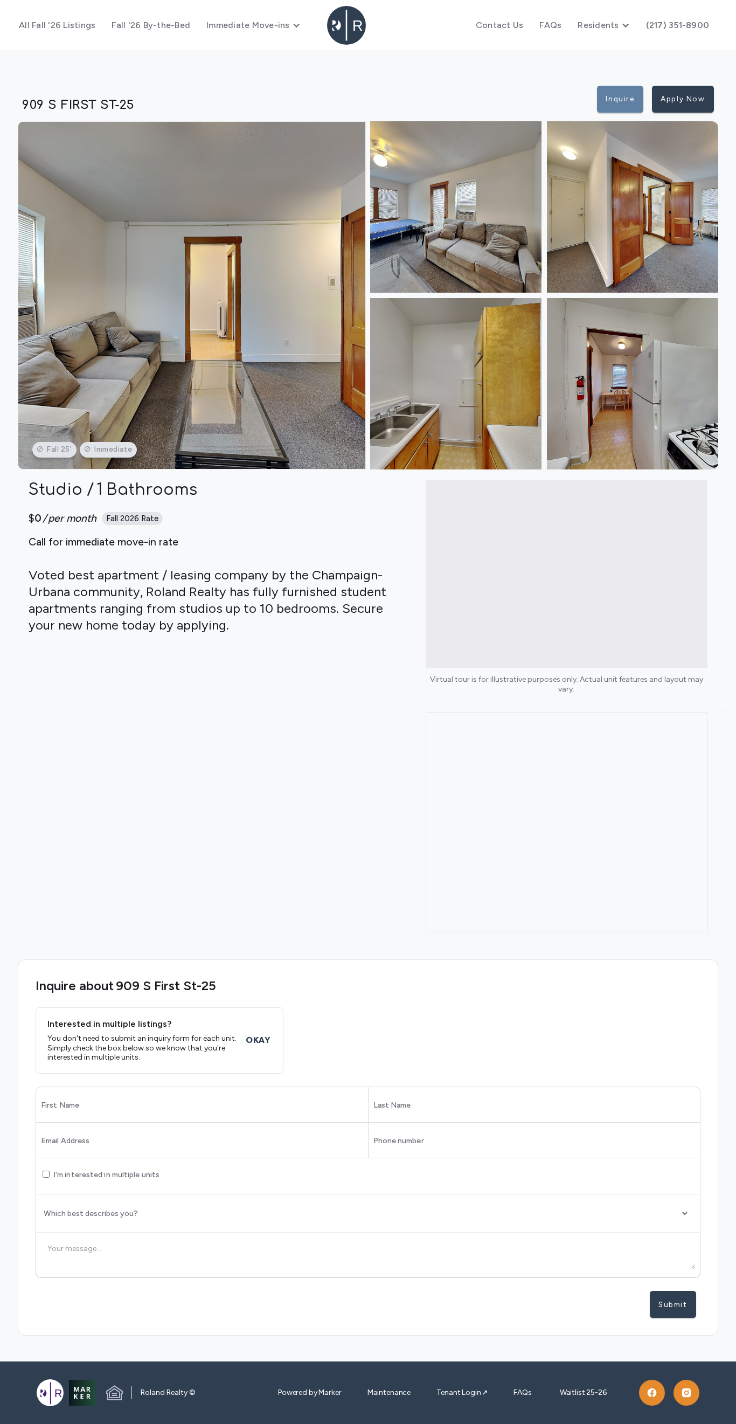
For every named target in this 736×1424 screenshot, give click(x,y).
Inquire (620, 98)
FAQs (550, 25)
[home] (368, 25)
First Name (60, 1105)
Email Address (65, 1141)
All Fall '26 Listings (57, 25)
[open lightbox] (191, 295)
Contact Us (500, 25)
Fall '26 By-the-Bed (151, 25)
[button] (253, 25)
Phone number (398, 1141)
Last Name (392, 1105)
